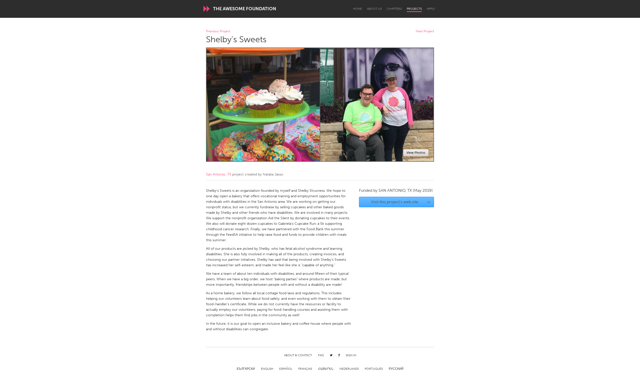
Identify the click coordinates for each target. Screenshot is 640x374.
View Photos (415, 152)
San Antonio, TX (218, 174)
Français (305, 368)
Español (285, 368)
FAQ (321, 355)
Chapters (394, 8)
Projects (414, 8)
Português (374, 368)
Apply (431, 8)
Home (357, 8)
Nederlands (349, 368)
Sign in (351, 355)
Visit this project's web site (400, 202)
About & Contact (298, 355)
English (267, 368)
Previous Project (218, 31)
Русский (396, 368)
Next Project (425, 31)
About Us (374, 8)
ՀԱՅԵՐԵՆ (326, 368)
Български (246, 368)
